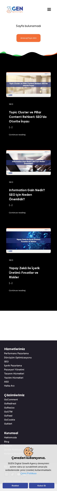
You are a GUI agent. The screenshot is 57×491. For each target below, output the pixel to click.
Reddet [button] (15, 486)
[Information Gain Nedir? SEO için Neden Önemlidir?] (28, 152)
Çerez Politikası (28, 473)
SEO (11, 104)
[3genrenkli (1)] (14, 7)
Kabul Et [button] (41, 486)
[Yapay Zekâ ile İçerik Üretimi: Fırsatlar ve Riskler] (28, 230)
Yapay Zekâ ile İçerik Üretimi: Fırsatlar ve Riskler (24, 272)
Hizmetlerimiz (14, 349)
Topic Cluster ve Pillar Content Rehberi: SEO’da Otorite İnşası (27, 116)
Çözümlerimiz (14, 395)
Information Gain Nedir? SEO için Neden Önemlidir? (27, 194)
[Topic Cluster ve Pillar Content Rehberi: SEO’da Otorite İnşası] (28, 74)
